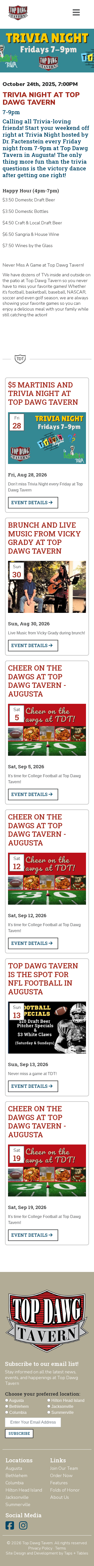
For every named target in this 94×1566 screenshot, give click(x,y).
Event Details (30, 502)
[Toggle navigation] (76, 12)
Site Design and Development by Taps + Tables (47, 1553)
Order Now (61, 1476)
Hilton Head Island (24, 1490)
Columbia (15, 1483)
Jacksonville (17, 1497)
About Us (59, 1497)
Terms (60, 1548)
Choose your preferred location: (42, 1394)
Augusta (14, 1468)
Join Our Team (64, 1468)
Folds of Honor (65, 1490)
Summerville (18, 1505)
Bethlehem (16, 1476)
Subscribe (19, 1433)
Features (59, 1483)
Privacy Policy (40, 1548)
